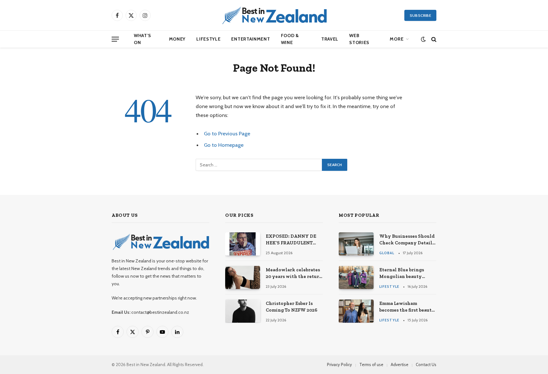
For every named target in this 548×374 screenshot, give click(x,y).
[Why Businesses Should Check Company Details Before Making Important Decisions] (356, 243)
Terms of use (371, 364)
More (396, 39)
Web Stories (359, 39)
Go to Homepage (224, 145)
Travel (329, 39)
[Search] (433, 39)
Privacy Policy (339, 364)
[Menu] (115, 39)
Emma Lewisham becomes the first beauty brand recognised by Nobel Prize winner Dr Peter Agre (407, 307)
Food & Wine (290, 39)
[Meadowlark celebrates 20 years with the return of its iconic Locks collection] (242, 277)
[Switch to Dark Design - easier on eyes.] (423, 39)
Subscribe (420, 15)
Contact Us (426, 364)
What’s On (142, 39)
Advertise (399, 364)
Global (387, 253)
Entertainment (250, 39)
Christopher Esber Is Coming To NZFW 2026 (291, 306)
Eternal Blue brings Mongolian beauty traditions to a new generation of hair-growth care (401, 273)
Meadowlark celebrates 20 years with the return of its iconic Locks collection (294, 273)
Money (177, 39)
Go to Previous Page (227, 133)
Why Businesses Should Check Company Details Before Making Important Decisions (407, 240)
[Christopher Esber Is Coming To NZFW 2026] (242, 311)
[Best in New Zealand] (274, 15)
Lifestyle (208, 39)
